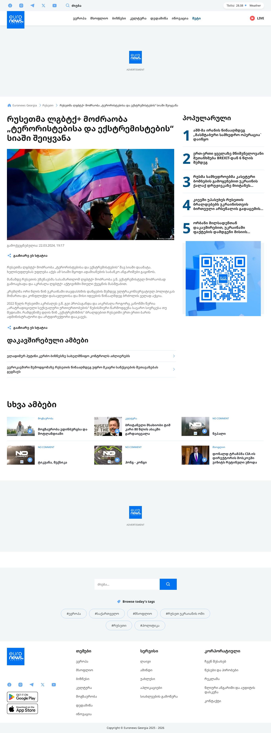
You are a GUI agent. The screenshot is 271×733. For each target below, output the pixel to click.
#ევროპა (74, 613)
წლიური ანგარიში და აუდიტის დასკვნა (230, 689)
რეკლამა (212, 679)
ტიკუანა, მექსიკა (52, 462)
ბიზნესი (82, 679)
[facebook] (10, 5)
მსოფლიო (218, 447)
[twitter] (43, 5)
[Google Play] (22, 697)
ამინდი (146, 670)
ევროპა (82, 661)
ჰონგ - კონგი (136, 462)
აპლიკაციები (151, 687)
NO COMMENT (220, 418)
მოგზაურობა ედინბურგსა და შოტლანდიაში (62, 431)
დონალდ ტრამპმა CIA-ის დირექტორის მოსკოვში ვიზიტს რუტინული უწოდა (234, 458)
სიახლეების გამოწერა (159, 696)
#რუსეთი (118, 625)
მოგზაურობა (45, 418)
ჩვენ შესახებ (215, 661)
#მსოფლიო (142, 613)
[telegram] (32, 5)
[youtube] (54, 5)
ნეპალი (219, 434)
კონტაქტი (213, 701)
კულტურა (131, 418)
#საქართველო (107, 613)
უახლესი (147, 679)
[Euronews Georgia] (15, 20)
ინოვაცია (84, 714)
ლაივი (145, 661)
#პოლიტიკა (150, 625)
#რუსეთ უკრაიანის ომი (185, 613)
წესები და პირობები (221, 670)
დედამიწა (84, 705)
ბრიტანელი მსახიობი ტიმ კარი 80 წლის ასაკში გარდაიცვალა (147, 429)
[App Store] (22, 709)
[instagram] (21, 5)
